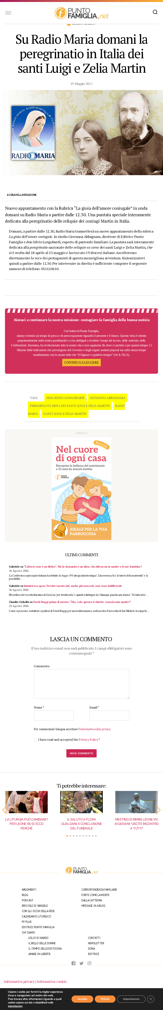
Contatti (94, 938)
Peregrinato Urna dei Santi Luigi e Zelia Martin (70, 406)
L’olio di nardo (38, 938)
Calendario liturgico (36, 916)
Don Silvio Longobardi (65, 398)
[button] (4, 810)
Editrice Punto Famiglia (38, 927)
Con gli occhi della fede (38, 911)
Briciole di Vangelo (35, 906)
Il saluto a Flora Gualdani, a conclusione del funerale (81, 824)
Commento (41, 666)
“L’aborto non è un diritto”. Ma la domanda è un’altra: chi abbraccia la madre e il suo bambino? (83, 566)
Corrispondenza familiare (99, 889)
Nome (39, 707)
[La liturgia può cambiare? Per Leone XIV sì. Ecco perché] (26, 802)
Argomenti (29, 889)
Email (94, 707)
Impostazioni (131, 999)
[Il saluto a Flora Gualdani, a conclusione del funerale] (81, 802)
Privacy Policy (89, 739)
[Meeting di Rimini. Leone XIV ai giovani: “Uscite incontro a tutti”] (136, 802)
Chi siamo (28, 932)
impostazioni (15, 1006)
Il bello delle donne (42, 943)
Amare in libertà (39, 954)
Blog (25, 895)
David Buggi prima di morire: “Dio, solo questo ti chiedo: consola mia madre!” (82, 602)
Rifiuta (105, 999)
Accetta (82, 999)
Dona (91, 948)
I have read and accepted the (69, 740)
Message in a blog (93, 906)
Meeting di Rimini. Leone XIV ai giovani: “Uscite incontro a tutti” (136, 824)
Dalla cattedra (92, 900)
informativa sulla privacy (95, 729)
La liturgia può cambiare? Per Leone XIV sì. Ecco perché (26, 824)
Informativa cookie (52, 981)
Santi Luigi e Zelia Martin (64, 413)
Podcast (27, 900)
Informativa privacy (19, 981)
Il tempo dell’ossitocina (45, 948)
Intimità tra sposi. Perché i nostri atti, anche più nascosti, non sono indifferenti (73, 586)
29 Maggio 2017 (81, 83)
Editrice (93, 954)
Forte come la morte (96, 895)
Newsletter (96, 943)
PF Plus (27, 922)
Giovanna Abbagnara (107, 398)
